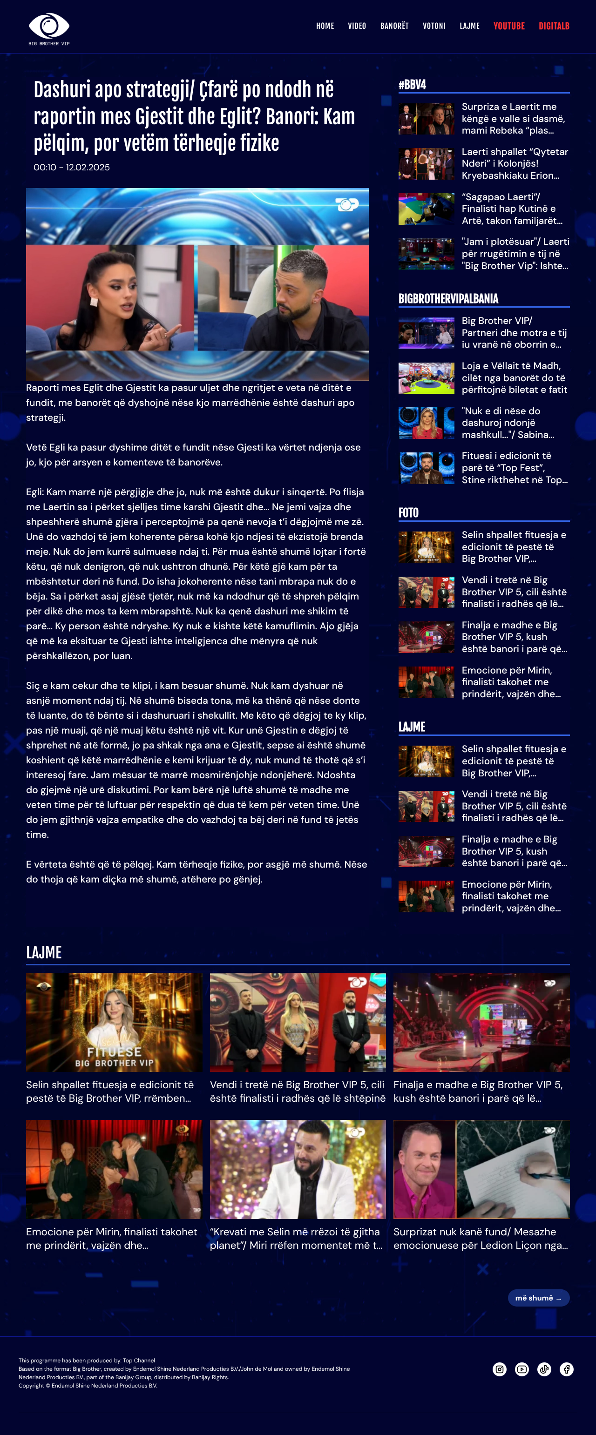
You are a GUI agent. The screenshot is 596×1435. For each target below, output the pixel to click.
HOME (325, 26)
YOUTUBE (509, 26)
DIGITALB (554, 26)
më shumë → (538, 1298)
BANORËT (394, 26)
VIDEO (357, 26)
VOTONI (434, 26)
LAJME (470, 26)
